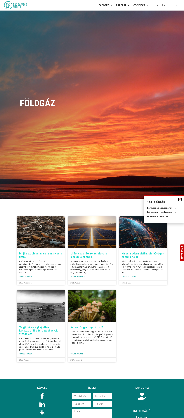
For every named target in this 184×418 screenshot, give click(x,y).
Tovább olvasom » (26, 277)
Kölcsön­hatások (155, 216)
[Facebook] (42, 396)
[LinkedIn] (42, 405)
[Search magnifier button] (177, 5)
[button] (180, 199)
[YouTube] (42, 413)
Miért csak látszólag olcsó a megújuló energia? (88, 255)
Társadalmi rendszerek (159, 212)
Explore (104, 5)
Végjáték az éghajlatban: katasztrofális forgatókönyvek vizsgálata (38, 331)
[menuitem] (163, 5)
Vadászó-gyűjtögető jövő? (87, 327)
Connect (139, 5)
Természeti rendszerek (159, 207)
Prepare (121, 5)
